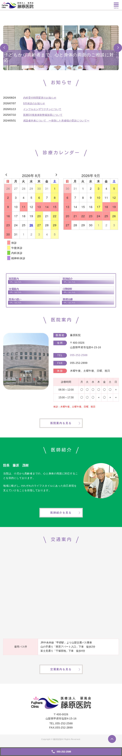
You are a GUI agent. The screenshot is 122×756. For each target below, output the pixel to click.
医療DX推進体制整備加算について (42, 115)
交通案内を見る (61, 669)
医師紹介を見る (61, 512)
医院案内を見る (61, 423)
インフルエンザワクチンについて (42, 109)
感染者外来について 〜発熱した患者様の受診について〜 (56, 120)
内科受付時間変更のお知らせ (39, 97)
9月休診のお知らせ (34, 103)
